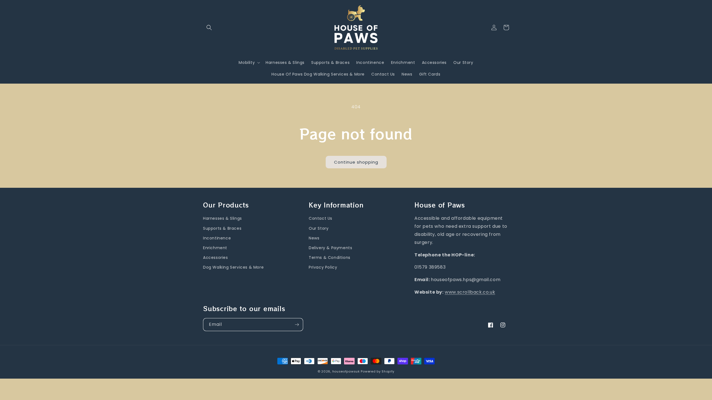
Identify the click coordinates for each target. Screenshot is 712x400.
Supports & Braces (222, 228)
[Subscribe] (297, 324)
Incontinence (217, 238)
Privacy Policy (323, 267)
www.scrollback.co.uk (470, 292)
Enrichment (215, 248)
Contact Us (320, 218)
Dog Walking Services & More (233, 267)
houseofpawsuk (346, 371)
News (314, 238)
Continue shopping (356, 162)
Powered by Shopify (377, 371)
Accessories (215, 257)
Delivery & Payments (330, 248)
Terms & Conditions (329, 257)
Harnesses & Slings (222, 218)
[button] (209, 27)
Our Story (318, 228)
